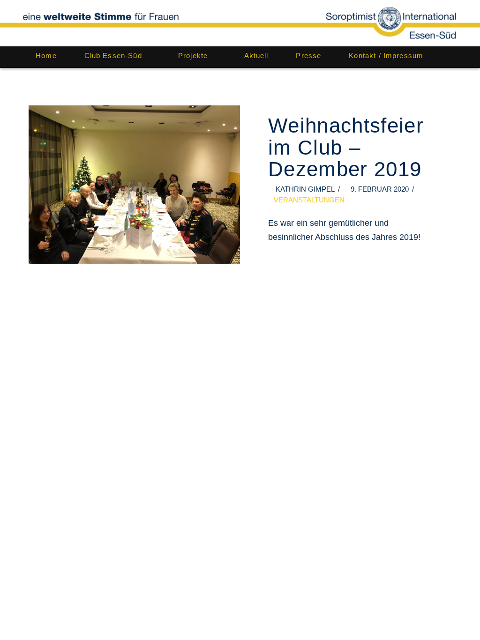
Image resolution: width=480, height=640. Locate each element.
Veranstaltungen (309, 200)
